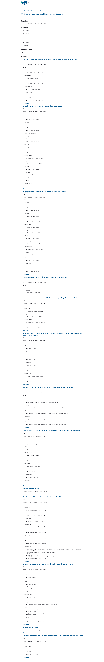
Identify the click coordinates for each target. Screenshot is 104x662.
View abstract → (26, 103)
